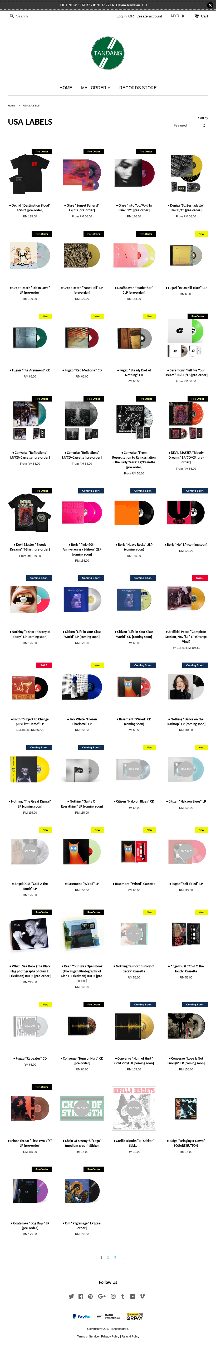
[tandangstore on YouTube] (133, 1297)
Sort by (203, 118)
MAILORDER (94, 88)
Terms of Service (88, 1336)
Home (11, 105)
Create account (149, 16)
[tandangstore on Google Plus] (102, 1297)
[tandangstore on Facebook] (81, 1297)
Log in (121, 16)
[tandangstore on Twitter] (71, 1297)
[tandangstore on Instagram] (113, 1297)
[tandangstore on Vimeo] (142, 1297)
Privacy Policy (110, 1336)
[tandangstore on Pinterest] (90, 1297)
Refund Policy (130, 1336)
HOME (66, 88)
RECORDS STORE (138, 88)
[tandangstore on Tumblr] (123, 1297)
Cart (204, 16)
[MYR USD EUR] (177, 16)
